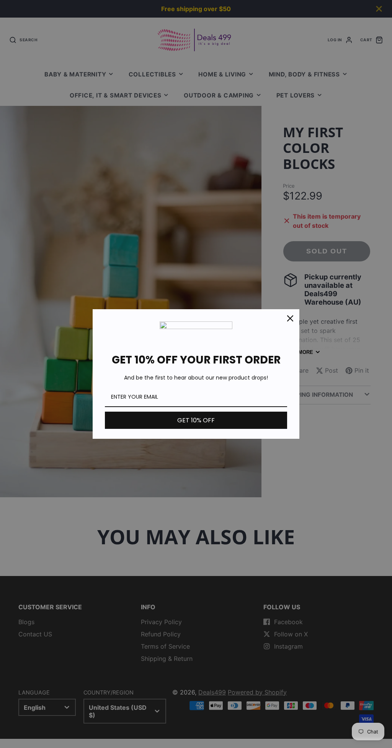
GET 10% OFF (196, 420)
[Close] (290, 318)
